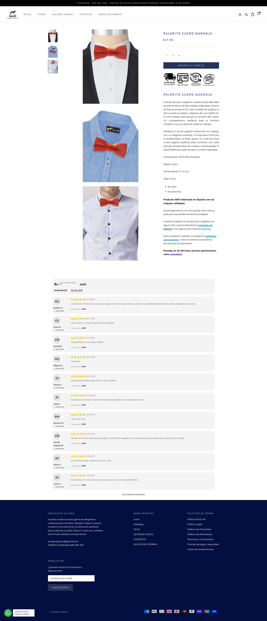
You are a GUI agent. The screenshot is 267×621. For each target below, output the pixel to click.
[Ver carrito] (252, 14)
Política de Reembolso (199, 534)
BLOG (137, 529)
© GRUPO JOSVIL (59, 612)
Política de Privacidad (199, 529)
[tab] (60, 290)
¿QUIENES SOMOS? (63, 14)
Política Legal (194, 524)
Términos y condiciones (200, 539)
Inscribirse (60, 587)
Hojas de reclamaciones (200, 549)
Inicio (137, 519)
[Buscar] (246, 14)
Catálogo (139, 524)
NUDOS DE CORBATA (110, 14)
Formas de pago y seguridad (203, 544)
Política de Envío (196, 519)
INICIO (27, 14)
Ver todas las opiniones (133, 494)
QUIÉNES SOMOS (143, 534)
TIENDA (41, 14)
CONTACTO (86, 14)
